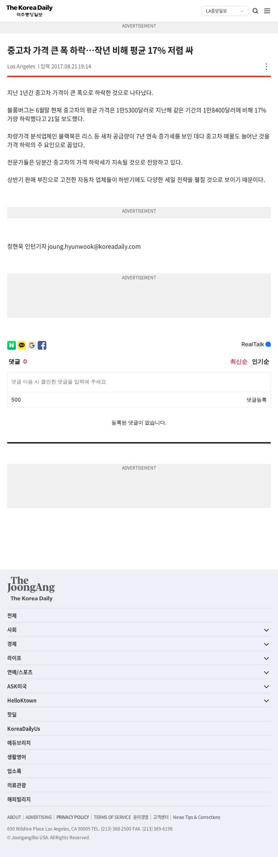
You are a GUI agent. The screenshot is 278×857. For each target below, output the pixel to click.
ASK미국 (17, 686)
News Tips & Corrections (196, 817)
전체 (12, 615)
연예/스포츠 (20, 671)
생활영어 (16, 756)
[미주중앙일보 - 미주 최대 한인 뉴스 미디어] (30, 11)
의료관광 (16, 785)
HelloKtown (22, 700)
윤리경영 (140, 817)
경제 (12, 643)
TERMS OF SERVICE (112, 817)
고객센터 (160, 817)
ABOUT (14, 817)
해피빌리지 (19, 799)
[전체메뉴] (267, 11)
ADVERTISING (39, 817)
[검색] (255, 11)
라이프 (14, 657)
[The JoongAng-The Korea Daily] (31, 589)
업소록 (14, 770)
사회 (12, 629)
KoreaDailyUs (23, 728)
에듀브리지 (19, 742)
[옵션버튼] (266, 66)
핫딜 (12, 714)
